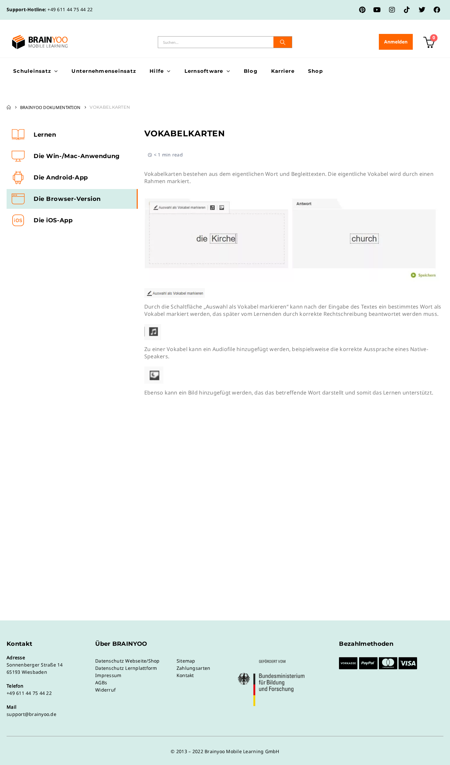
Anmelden (396, 42)
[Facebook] (436, 9)
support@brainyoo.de (31, 714)
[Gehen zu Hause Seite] (9, 107)
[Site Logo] (40, 42)
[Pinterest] (362, 9)
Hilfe (157, 71)
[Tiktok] (406, 9)
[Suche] (282, 42)
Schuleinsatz (32, 71)
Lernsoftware (203, 71)
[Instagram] (392, 9)
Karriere (283, 71)
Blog (251, 71)
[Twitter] (422, 9)
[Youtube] (377, 9)
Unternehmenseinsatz (103, 71)
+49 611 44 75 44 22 (70, 9)
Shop (315, 71)
